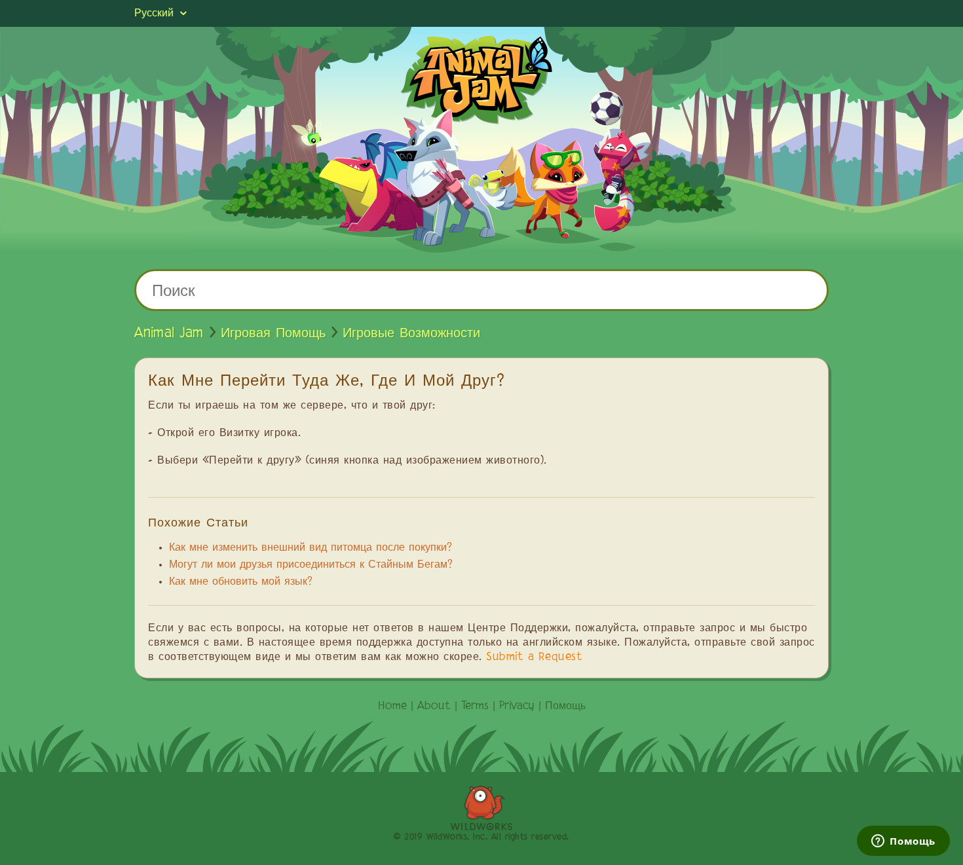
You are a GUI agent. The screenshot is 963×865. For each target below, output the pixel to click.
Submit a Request (534, 657)
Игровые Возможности (411, 333)
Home (392, 706)
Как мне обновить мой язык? (240, 582)
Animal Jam (169, 333)
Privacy (517, 706)
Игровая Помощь (273, 333)
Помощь (565, 706)
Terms (475, 706)
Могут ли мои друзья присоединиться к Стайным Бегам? (311, 565)
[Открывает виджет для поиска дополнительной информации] (903, 842)
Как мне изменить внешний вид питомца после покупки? (310, 548)
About (434, 706)
